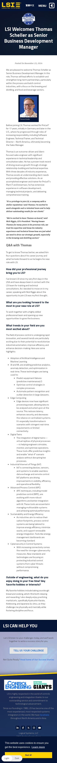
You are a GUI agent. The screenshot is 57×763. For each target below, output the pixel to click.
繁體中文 (30, 5)
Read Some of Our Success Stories (37, 659)
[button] (12, 758)
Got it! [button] (28, 755)
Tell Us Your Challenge (28, 650)
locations (44, 715)
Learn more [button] (38, 747)
